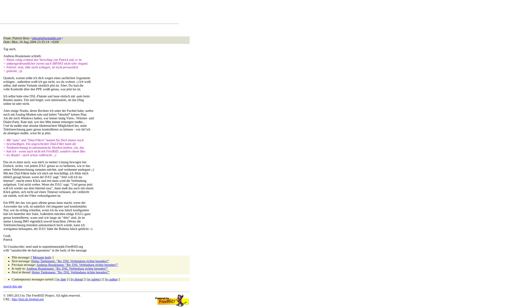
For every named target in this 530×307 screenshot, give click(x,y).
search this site (12, 286)
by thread (77, 279)
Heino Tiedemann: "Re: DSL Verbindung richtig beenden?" (70, 261)
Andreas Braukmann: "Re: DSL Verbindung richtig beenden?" (77, 265)
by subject (94, 279)
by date (61, 279)
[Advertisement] (78, 12)
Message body (42, 257)
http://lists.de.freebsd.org (28, 299)
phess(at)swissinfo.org (46, 38)
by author (111, 279)
